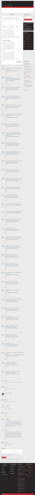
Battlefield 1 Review (28, 67)
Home (5, 7)
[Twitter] (4, 7)
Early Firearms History (27, 26)
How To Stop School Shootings (28, 41)
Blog (10, 5)
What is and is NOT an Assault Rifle (30, 466)
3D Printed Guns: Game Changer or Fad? (29, 34)
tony (6, 442)
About (3, 5)
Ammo (8, 5)
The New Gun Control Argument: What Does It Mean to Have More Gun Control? (29, 38)
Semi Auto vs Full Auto (30, 474)
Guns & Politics (12, 469)
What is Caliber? (4, 474)
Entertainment (12, 473)
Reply (5, 84)
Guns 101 (25, 24)
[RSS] (2, 7)
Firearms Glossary (3, 472)
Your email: (25, 16)
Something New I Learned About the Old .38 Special (30, 471)
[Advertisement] (17, 10)
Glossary (11, 7)
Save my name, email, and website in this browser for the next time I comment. (10, 454)
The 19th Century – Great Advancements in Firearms (28, 29)
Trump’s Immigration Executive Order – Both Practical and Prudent (28, 47)
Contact (8, 7)
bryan (6, 412)
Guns (5, 5)
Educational (12, 471)
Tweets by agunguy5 (26, 90)
